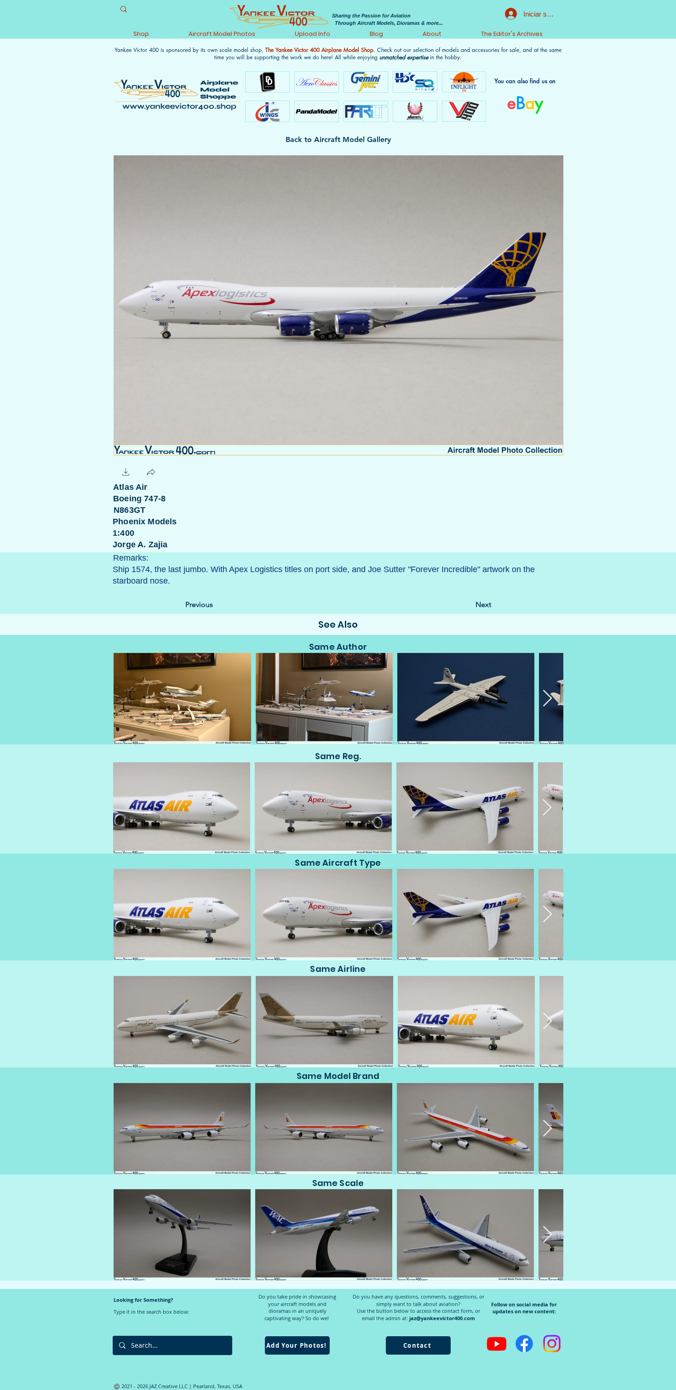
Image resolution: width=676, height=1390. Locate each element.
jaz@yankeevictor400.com (442, 1318)
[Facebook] (524, 1343)
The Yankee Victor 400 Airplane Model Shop (319, 50)
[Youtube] (496, 1343)
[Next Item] (547, 699)
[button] (126, 473)
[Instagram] (551, 1343)
